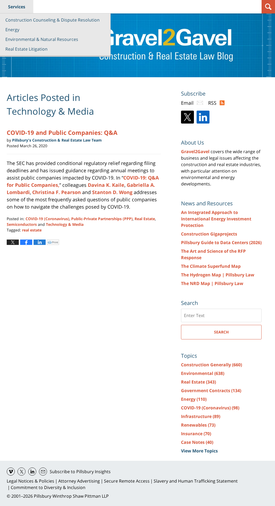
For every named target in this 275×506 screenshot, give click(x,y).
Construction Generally (211, 365)
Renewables (198, 425)
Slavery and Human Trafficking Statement (196, 481)
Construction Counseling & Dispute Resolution (52, 20)
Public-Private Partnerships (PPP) (102, 218)
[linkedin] (32, 472)
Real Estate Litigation (26, 49)
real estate (32, 230)
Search (221, 332)
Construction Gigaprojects (209, 234)
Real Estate (145, 218)
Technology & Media (65, 224)
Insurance (196, 434)
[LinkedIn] (203, 117)
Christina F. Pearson (56, 192)
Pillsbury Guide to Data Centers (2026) (221, 242)
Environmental (202, 373)
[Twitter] (187, 117)
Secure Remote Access (127, 481)
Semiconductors (22, 224)
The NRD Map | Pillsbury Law (212, 283)
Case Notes (197, 442)
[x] (21, 472)
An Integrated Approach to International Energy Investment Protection (216, 218)
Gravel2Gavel (195, 151)
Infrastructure (200, 416)
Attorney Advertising (79, 481)
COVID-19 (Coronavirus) (47, 218)
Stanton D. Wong (112, 192)
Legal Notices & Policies (30, 481)
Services (16, 7)
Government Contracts (211, 390)
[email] (43, 472)
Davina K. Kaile (106, 185)
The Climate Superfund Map (211, 266)
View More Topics (199, 451)
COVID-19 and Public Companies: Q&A (62, 132)
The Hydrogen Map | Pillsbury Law (217, 275)
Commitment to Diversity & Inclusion (48, 487)
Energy (12, 30)
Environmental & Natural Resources (41, 39)
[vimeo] (11, 472)
